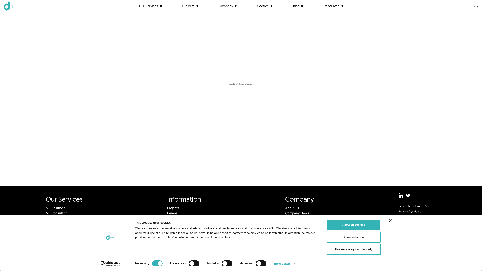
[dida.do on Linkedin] (401, 195)
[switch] (194, 263)
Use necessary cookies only (353, 249)
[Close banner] (390, 220)
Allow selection (353, 237)
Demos (172, 213)
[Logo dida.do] (11, 6)
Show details (282, 263)
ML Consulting (56, 213)
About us (292, 208)
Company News (297, 213)
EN (473, 6)
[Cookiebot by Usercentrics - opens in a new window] (110, 263)
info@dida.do (414, 211)
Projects (173, 208)
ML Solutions (55, 208)
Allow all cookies (353, 224)
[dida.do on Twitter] (408, 195)
